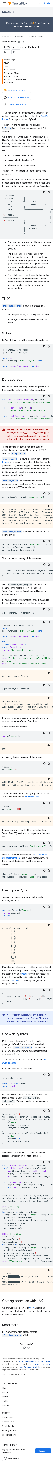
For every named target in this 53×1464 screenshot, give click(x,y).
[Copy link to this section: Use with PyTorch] (30, 1034)
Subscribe (43, 1451)
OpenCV (25, 974)
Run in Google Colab (17, 90)
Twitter (5, 1401)
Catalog (40, 36)
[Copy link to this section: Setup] (13, 333)
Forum (5, 1392)
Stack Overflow (8, 1426)
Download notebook (17, 104)
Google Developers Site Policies (30, 1367)
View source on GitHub (18, 97)
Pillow (15, 980)
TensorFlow (6, 36)
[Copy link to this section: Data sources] (25, 380)
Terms (5, 1445)
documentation (20, 26)
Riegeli (5, 462)
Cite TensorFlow (9, 1435)
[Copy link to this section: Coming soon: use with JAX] (45, 1301)
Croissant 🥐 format (32, 23)
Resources (19, 36)
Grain (31, 1308)
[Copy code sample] (48, 192)
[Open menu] (4, 3)
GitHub (5, 1397)
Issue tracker (7, 1417)
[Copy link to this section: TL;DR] (13, 299)
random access (32, 796)
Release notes (8, 1422)
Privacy (13, 1445)
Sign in (47, 3)
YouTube (6, 1405)
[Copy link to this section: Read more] (21, 1325)
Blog (4, 1388)
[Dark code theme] (44, 192)
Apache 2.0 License (42, 1364)
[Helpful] (19, 42)
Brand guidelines (9, 1430)
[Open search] (39, 3)
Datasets (8, 12)
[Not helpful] (23, 42)
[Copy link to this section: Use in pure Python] (33, 890)
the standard (43, 439)
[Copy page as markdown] (14, 52)
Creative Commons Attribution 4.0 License (33, 1361)
